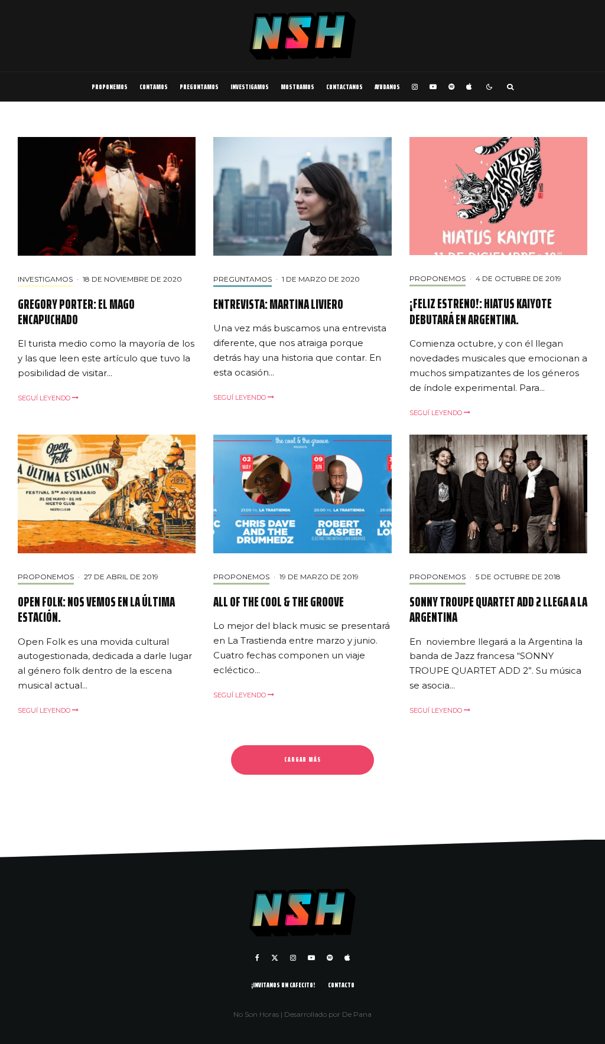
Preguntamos (199, 86)
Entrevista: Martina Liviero (278, 304)
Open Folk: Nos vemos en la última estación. (96, 610)
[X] (274, 957)
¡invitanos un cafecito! (283, 984)
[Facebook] (257, 957)
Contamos (153, 86)
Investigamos (249, 86)
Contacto (341, 984)
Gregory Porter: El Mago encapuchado (76, 312)
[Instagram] (415, 87)
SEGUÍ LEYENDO (45, 398)
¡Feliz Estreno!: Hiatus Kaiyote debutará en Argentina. (480, 312)
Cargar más (302, 760)
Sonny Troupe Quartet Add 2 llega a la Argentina (498, 610)
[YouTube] (433, 87)
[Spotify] (451, 87)
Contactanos (344, 86)
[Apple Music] (468, 87)
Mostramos (297, 86)
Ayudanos (387, 86)
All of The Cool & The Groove (278, 602)
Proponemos (110, 86)
